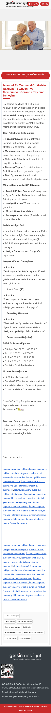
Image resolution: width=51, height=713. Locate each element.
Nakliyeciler (27, 627)
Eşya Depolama (25, 638)
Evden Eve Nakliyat (12, 616)
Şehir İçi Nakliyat (11, 638)
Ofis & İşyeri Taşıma (25, 621)
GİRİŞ (45, 4)
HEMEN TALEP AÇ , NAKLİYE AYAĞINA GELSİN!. (25, 74)
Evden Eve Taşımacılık (13, 632)
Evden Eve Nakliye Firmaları (33, 632)
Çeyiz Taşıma (10, 621)
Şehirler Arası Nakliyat (12, 627)
